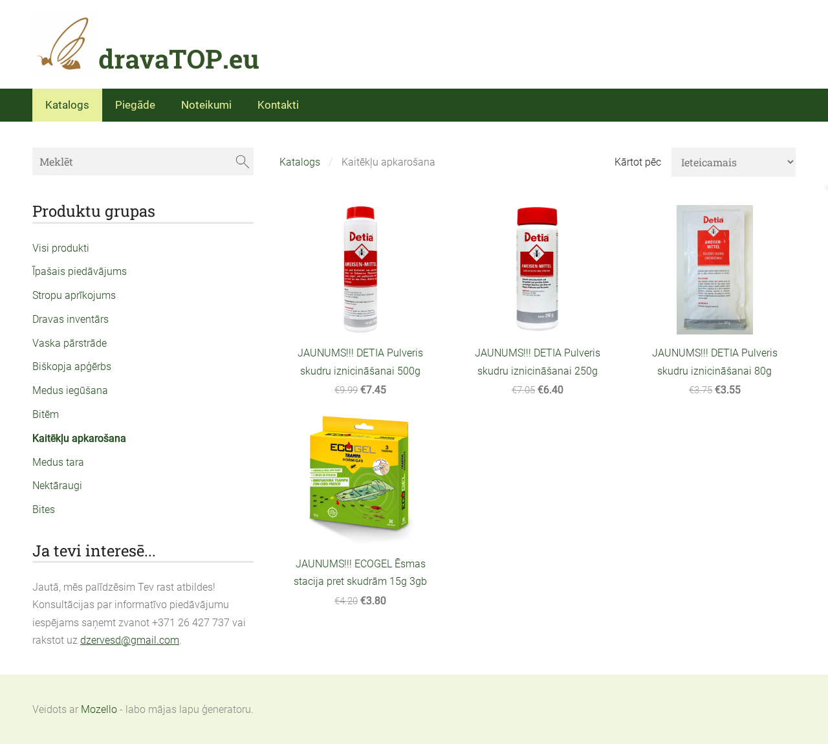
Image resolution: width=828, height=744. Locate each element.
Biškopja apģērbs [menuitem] (71, 366)
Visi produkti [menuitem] (60, 248)
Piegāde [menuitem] (135, 104)
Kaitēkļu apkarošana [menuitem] (79, 438)
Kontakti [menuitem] (278, 104)
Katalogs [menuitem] (67, 104)
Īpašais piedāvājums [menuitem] (79, 271)
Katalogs (299, 162)
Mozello (99, 709)
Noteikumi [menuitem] (206, 104)
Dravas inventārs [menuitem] (70, 319)
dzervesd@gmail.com (129, 640)
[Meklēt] (242, 161)
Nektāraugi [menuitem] (57, 485)
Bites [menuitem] (43, 509)
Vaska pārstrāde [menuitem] (69, 343)
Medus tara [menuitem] (58, 462)
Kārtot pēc (638, 162)
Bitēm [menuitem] (45, 414)
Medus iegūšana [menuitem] (70, 390)
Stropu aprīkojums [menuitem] (74, 295)
